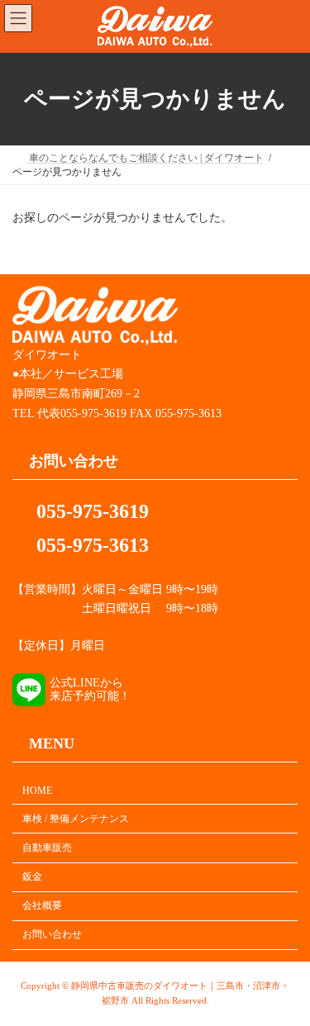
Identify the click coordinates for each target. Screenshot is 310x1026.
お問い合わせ (52, 934)
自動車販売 (47, 847)
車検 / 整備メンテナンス (75, 818)
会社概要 (42, 905)
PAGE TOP (286, 977)
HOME (37, 790)
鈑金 (32, 876)
